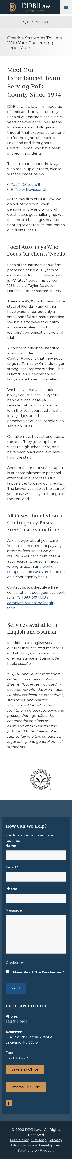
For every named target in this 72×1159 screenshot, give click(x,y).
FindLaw (47, 1150)
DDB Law (33, 1130)
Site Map (39, 1140)
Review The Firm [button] (26, 1087)
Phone (11, 889)
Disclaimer (15, 962)
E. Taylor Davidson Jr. (29, 189)
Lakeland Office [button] (24, 1069)
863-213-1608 (38, 22)
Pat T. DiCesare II (25, 184)
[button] (66, 7)
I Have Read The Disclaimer (37, 972)
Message (14, 910)
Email (12, 867)
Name (11, 846)
